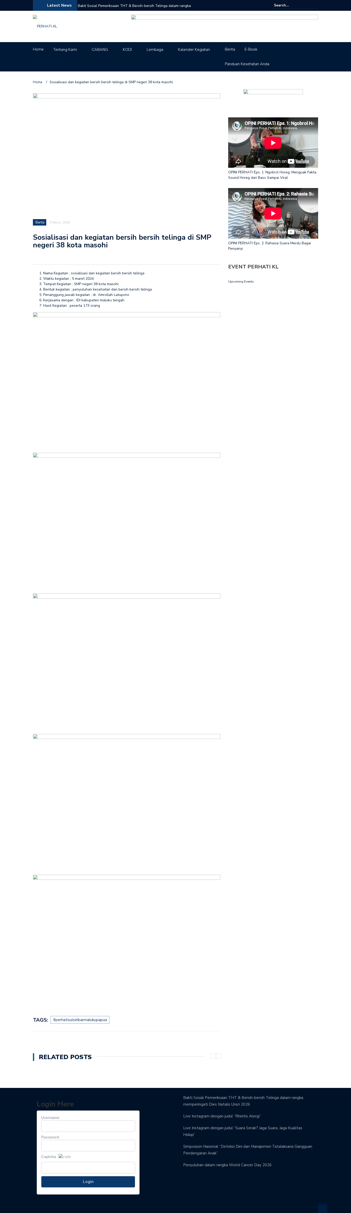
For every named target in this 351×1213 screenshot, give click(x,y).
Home (38, 49)
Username (50, 1117)
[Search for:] (289, 5)
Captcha (48, 1156)
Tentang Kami (65, 49)
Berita (230, 49)
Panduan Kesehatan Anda (247, 64)
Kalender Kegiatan (194, 49)
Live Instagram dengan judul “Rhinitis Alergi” (222, 1116)
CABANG (100, 49)
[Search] (315, 5)
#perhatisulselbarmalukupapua (80, 1019)
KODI (127, 49)
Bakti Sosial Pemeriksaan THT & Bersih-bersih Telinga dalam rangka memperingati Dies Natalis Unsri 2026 (134, 9)
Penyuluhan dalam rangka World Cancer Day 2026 (227, 1165)
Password (50, 1137)
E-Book (251, 49)
